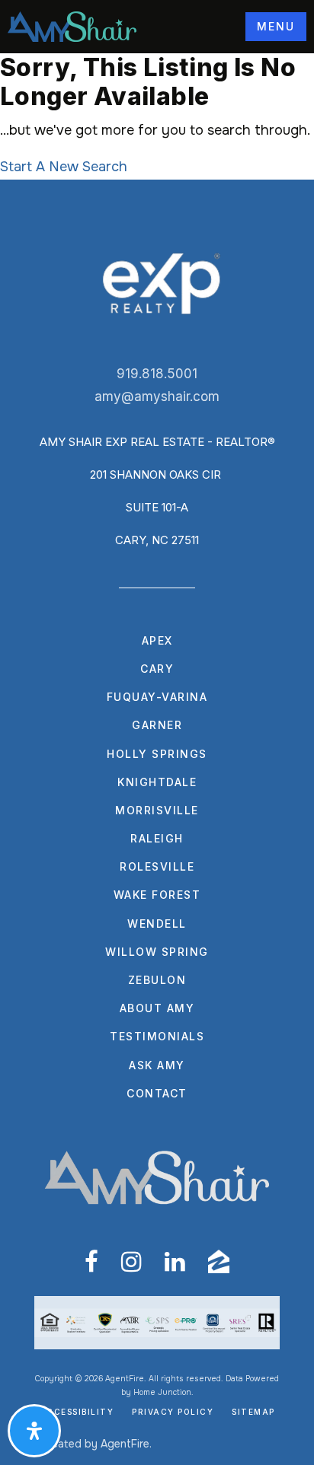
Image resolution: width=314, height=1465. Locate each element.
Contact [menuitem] (157, 1093)
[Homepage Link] (72, 26)
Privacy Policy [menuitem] (172, 1411)
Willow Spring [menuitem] (157, 951)
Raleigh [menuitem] (157, 838)
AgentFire (125, 1444)
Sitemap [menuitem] (253, 1411)
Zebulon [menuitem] (157, 979)
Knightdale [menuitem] (157, 781)
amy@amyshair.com (157, 396)
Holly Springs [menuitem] (157, 753)
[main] (157, 116)
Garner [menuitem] (157, 724)
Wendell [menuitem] (157, 923)
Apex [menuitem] (157, 640)
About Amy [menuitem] (157, 1008)
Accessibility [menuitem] (77, 1411)
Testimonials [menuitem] (157, 1036)
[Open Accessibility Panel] (34, 1430)
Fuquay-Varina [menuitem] (157, 696)
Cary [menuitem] (157, 668)
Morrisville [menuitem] (157, 810)
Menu (276, 26)
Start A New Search (63, 166)
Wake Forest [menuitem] (157, 894)
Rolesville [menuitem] (157, 866)
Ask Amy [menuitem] (157, 1065)
